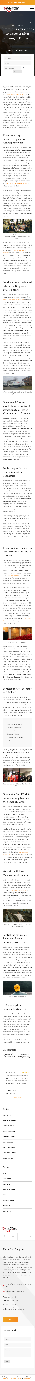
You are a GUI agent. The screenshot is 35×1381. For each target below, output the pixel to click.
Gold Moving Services (9, 1153)
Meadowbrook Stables (18, 890)
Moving (5, 1195)
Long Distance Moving (9, 1120)
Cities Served (7, 1178)
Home (4, 23)
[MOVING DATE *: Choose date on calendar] (23, 68)
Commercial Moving (9, 1136)
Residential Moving (9, 1131)
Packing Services (8, 1142)
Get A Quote (17, 72)
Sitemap (5, 1378)
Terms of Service (16, 1378)
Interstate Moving (8, 1126)
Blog (4, 1173)
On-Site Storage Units (9, 1147)
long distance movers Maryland (17, 183)
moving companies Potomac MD (13, 300)
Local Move (6, 1184)
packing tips (7, 1211)
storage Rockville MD (13, 575)
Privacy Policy (28, 1378)
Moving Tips (6, 1205)
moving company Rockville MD (15, 94)
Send (6, 1361)
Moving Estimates (8, 1200)
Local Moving (7, 1115)
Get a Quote (10, 1320)
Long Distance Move (9, 1189)
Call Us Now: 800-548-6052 (17, 2)
